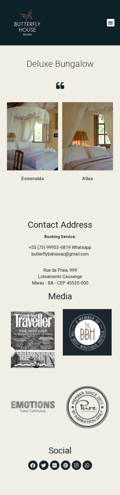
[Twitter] (44, 465)
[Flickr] (54, 465)
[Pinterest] (65, 465)
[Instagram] (76, 465)
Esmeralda (32, 178)
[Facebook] (33, 465)
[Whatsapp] (87, 465)
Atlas (87, 178)
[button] (110, 22)
